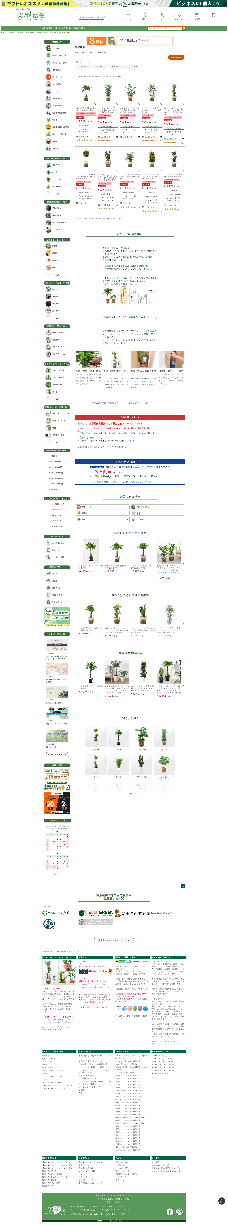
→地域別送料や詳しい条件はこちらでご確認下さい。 (105, 447)
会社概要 (155, 1158)
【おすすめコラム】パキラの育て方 (56, 1162)
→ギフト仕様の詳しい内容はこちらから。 (120, 284)
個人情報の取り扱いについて (90, 1183)
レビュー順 (117, 76)
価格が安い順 (89, 76)
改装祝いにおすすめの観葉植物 (127, 1126)
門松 (80, 1093)
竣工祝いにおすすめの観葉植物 (127, 1129)
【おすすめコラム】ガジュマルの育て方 (58, 1168)
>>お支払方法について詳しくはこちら (94, 1007)
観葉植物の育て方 (49, 1171)
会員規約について (86, 1180)
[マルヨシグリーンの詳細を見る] (59, 913)
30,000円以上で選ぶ (160, 1074)
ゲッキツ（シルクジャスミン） (54, 1071)
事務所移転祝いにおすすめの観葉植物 (130, 1123)
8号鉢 (39, 32)
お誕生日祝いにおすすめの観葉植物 (129, 1090)
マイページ (83, 1174)
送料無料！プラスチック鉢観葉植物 (21, 32)
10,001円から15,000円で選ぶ (164, 1065)
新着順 (109, 76)
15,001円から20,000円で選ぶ (164, 1068)
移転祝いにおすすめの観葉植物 (127, 1120)
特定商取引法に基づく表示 (126, 1174)
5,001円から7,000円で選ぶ (163, 1059)
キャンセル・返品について (162, 957)
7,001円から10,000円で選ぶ (163, 1062)
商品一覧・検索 (48, 1059)
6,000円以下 (116, 67)
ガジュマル (46, 1074)
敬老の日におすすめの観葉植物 (127, 1099)
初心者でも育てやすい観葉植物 (127, 1061)
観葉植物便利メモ (49, 1158)
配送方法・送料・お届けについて (128, 957)
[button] (3, 3)
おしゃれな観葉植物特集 (125, 1073)
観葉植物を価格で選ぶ (161, 1052)
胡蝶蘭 (81, 1090)
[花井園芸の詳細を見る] (49, 924)
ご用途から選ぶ (121, 1052)
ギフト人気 (133, 67)
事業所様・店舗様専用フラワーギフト (167, 1168)
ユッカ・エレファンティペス (53, 1088)
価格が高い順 (100, 76)
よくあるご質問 (121, 1168)
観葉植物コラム (121, 1162)
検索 (184, 28)
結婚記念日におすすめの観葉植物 (128, 1096)
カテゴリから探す (86, 1052)
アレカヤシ (46, 1079)
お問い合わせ (120, 1177)
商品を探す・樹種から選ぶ (53, 1052)
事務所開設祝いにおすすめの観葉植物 (130, 1117)
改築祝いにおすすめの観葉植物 (127, 1084)
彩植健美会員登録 (86, 1168)
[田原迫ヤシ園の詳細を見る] (132, 913)
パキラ (45, 1065)
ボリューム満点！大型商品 (89, 1079)
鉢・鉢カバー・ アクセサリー (91, 1087)
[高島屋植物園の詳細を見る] (95, 922)
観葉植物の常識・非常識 (52, 1174)
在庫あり (84, 67)
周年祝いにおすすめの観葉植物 (127, 1150)
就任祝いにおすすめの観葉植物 (127, 1135)
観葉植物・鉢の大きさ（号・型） (55, 1177)
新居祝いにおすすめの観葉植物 (127, 1082)
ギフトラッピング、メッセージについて (58, 957)
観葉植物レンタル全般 (161, 1165)
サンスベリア (47, 1068)
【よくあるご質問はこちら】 (112, 1214)
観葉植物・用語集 (49, 1180)
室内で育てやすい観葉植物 (126, 1064)
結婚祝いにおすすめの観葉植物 (127, 1087)
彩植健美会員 (84, 1158)
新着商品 (45, 1056)
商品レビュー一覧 (122, 1171)
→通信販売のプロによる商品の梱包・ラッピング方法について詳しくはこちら (121, 403)
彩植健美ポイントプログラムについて (94, 1162)
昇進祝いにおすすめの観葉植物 (127, 1141)
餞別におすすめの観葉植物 (126, 1147)
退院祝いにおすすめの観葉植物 (127, 1093)
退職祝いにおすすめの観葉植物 (127, 1144)
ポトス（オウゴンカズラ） (53, 1077)
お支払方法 (83, 957)
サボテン (100, 67)
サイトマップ (120, 1180)
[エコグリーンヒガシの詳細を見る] (95, 913)
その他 (118, 1158)
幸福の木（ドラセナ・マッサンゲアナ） (58, 1085)
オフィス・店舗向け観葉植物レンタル (167, 1171)
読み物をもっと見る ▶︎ (57, 755)
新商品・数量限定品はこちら (90, 1061)
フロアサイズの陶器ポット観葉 (91, 1067)
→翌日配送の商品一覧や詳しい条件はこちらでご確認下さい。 (121, 482)
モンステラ (46, 1062)
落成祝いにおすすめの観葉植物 (127, 1132)
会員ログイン (84, 1165)
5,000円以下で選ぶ (160, 1056)
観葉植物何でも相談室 (51, 1183)
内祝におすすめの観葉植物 (126, 1102)
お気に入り (83, 1177)
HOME (3, 32)
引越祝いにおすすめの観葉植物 (127, 1079)
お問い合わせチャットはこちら (84, 1214)
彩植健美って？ (48, 1186)
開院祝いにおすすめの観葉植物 (127, 1114)
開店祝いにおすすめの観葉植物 (127, 1108)
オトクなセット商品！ (88, 1076)
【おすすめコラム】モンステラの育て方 (58, 1165)
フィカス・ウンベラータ (52, 1082)
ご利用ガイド (120, 1165)
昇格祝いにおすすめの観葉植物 (127, 1138)
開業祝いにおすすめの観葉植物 (127, 1105)
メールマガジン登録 (87, 1171)
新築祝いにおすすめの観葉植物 (127, 1076)
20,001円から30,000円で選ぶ (164, 1071)
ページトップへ (183, 886)
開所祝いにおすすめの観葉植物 (127, 1111)
